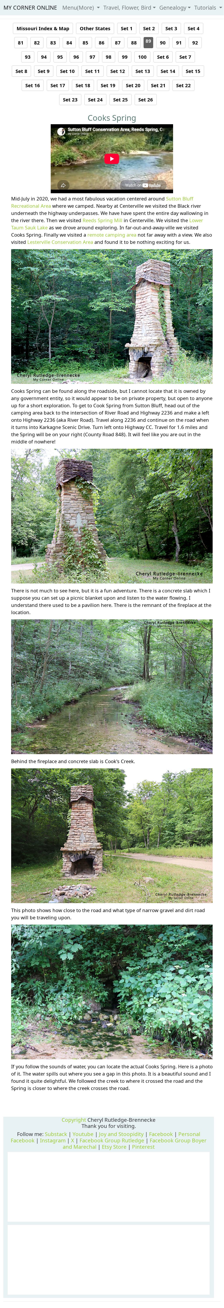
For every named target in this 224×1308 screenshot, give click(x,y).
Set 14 (168, 71)
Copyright (74, 1119)
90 (163, 42)
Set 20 (133, 85)
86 (101, 42)
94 (44, 56)
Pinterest (143, 1146)
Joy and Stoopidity (121, 1134)
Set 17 (57, 85)
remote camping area (111, 234)
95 (60, 56)
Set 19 (108, 85)
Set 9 (44, 71)
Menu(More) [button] (79, 7)
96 (76, 56)
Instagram (53, 1140)
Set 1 (127, 28)
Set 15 (193, 71)
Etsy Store (114, 1146)
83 (53, 42)
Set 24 (95, 99)
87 (118, 42)
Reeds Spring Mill (102, 220)
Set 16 (32, 85)
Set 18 (83, 85)
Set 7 (185, 56)
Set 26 (145, 99)
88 (134, 42)
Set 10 (67, 71)
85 (85, 42)
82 (37, 42)
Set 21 (158, 85)
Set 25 (120, 99)
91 (179, 42)
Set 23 (70, 99)
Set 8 (21, 71)
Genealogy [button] (172, 7)
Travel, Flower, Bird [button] (127, 7)
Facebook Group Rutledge (112, 1140)
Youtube (83, 1134)
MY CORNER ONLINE (30, 7)
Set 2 (149, 28)
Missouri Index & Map (43, 28)
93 (28, 56)
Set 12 (117, 71)
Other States (95, 28)
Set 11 (92, 71)
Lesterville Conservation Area (60, 242)
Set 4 (194, 28)
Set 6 (163, 56)
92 (195, 42)
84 (69, 42)
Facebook (161, 1134)
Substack (56, 1134)
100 (142, 56)
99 (125, 56)
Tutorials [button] (206, 7)
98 (108, 56)
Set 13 (142, 71)
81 (21, 42)
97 (92, 56)
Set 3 (171, 28)
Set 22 (183, 85)
